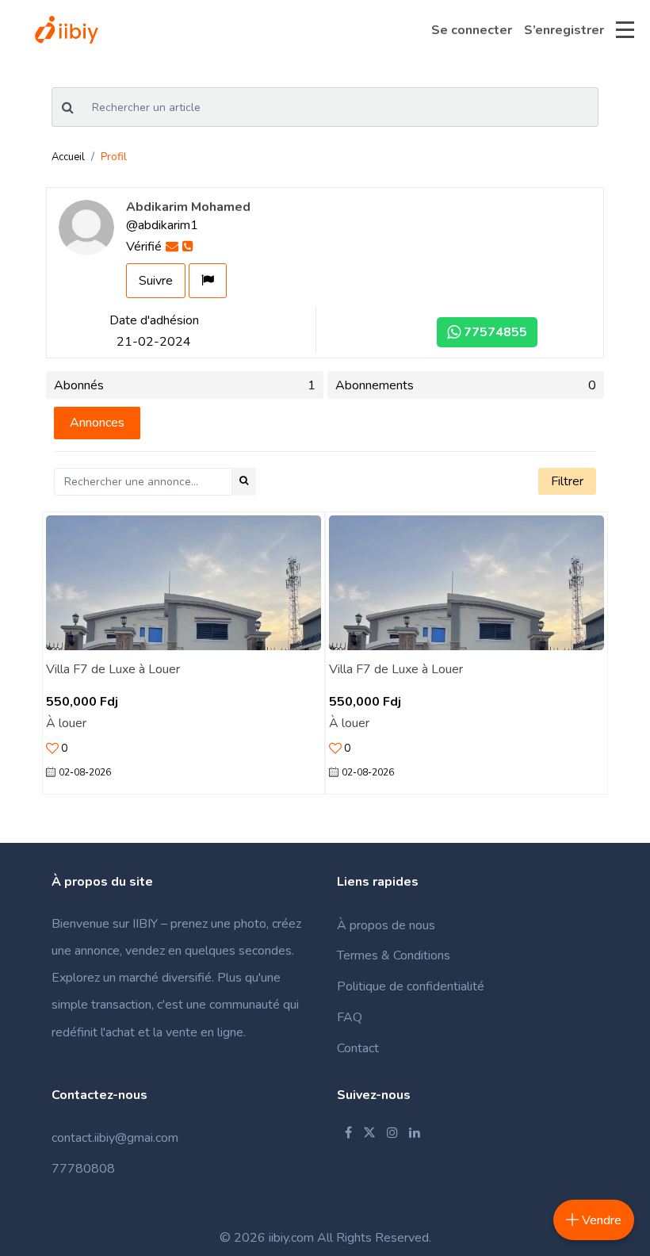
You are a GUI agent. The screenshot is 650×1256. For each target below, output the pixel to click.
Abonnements (466, 385)
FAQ (349, 1017)
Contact (358, 1048)
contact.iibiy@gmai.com (115, 1138)
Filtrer (567, 481)
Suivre (156, 280)
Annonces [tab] (97, 422)
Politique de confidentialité (410, 986)
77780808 (83, 1169)
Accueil (68, 157)
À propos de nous (386, 925)
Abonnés (184, 385)
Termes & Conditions (393, 955)
